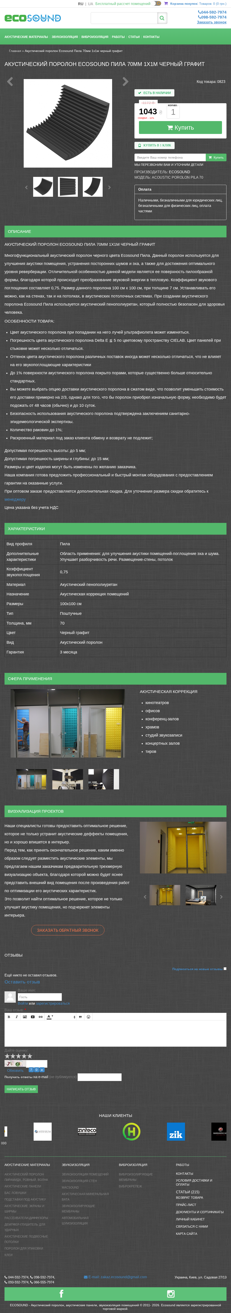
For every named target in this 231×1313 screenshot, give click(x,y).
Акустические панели (23, 1186)
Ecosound (179, 172)
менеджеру (15, 499)
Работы (118, 37)
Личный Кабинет (190, 1219)
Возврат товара (189, 1197)
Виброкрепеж (130, 1186)
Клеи (8, 1255)
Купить (183, 127)
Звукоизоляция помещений (85, 1174)
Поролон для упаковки (24, 1248)
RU (80, 4)
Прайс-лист (186, 1205)
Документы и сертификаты (200, 1212)
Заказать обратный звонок (68, 930)
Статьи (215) (187, 1192)
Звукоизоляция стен (79, 1181)
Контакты (151, 37)
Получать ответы (18, 1077)
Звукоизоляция (65, 37)
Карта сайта (186, 1234)
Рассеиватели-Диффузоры (26, 1218)
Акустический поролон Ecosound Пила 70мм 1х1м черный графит (73, 51)
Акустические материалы (26, 37)
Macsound (70, 1187)
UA (90, 4)
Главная (15, 51)
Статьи (134, 37)
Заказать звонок (211, 22)
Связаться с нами (192, 1226)
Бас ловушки (15, 1193)
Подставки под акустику (25, 1199)
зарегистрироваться (53, 1003)
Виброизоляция (94, 37)
